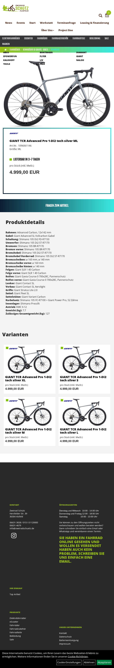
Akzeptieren (104, 662)
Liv (41, 60)
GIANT (79, 56)
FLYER (43, 56)
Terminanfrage (66, 22)
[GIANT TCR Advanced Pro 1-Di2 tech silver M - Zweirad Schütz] (29, 412)
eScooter (28, 38)
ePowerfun (10, 56)
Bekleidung (95, 38)
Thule (6, 64)
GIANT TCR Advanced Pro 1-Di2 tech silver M (28, 431)
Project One (65, 30)
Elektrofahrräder (11, 38)
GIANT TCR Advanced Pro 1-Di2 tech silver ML (44, 141)
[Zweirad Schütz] (15, 8)
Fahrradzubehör (60, 38)
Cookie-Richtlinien (78, 656)
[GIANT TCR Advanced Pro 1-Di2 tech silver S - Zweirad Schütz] (84, 360)
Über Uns (47, 30)
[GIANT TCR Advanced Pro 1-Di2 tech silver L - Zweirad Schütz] (84, 412)
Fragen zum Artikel (57, 205)
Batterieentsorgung (69, 640)
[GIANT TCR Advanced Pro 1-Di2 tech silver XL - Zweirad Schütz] (29, 360)
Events (21, 22)
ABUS (6, 52)
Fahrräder (42, 38)
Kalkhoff (9, 60)
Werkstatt (46, 22)
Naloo (80, 60)
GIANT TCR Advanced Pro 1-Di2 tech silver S (83, 378)
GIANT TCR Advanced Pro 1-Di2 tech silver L (83, 431)
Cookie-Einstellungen (69, 662)
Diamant (81, 52)
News (8, 22)
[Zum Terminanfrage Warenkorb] (107, 15)
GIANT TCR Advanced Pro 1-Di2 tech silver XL (28, 378)
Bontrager (46, 52)
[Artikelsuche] (100, 15)
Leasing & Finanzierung (94, 22)
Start (32, 22)
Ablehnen (89, 662)
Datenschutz (65, 636)
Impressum (65, 643)
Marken (6, 44)
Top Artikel (15, 594)
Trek (42, 64)
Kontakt (63, 633)
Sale (107, 38)
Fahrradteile (79, 38)
